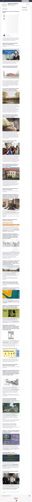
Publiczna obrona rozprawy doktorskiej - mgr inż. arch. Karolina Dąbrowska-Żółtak (10, 282)
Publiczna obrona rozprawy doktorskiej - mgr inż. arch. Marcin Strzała (10, 44)
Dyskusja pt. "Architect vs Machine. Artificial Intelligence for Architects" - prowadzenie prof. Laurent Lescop (11, 431)
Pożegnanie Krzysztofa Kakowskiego (9, 424)
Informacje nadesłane (24, 9)
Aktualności (24, 7)
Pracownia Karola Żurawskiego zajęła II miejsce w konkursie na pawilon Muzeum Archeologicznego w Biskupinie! (10, 116)
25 (2, 492)
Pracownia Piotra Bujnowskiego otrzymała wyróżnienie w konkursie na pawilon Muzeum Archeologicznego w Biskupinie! (10, 89)
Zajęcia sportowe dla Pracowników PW (9, 348)
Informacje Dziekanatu (25, 10)
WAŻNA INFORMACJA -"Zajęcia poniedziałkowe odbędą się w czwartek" (10, 453)
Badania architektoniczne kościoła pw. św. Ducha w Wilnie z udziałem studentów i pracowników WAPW (10, 165)
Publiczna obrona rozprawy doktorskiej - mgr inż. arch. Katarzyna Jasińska (10, 365)
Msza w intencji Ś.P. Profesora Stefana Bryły (10, 49)
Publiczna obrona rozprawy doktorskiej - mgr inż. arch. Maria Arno (10, 189)
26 (3, 492)
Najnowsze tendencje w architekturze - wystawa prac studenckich (9, 220)
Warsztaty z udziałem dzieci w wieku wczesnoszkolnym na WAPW (9, 141)
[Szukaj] (28, 1)
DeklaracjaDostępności (16, 498)
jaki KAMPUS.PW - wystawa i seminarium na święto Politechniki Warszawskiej (10, 288)
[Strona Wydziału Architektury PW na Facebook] (29, 496)
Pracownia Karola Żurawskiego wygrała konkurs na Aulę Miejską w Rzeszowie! (10, 67)
